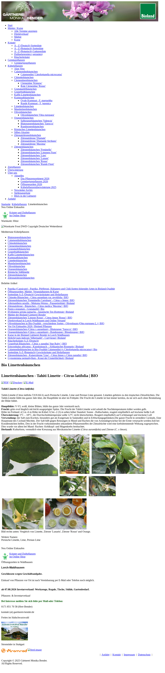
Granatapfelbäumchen (25, 89)
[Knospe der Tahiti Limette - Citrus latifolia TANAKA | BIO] (22, 529)
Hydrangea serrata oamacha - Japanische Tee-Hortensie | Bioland (41, 311)
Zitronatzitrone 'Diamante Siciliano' (39, 141)
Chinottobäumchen (24, 77)
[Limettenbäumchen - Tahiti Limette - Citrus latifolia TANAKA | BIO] (74, 473)
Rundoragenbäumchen (32, 126)
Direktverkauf (21, 34)
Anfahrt (105, 654)
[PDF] (5, 382)
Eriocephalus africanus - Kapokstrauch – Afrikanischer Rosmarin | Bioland (46, 346)
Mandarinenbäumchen (25, 109)
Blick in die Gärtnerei (25, 196)
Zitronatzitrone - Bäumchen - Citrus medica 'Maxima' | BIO (38, 306)
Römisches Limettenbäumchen (29, 129)
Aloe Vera (19, 68)
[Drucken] (16, 382)
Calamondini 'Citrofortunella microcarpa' (41, 74)
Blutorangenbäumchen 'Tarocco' (37, 123)
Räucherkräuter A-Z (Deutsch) (23, 340)
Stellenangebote (22, 193)
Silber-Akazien (21, 132)
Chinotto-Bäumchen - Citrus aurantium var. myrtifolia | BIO (38, 297)
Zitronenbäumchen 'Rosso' (34, 161)
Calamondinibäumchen (26, 71)
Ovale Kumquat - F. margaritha (36, 100)
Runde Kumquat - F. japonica (36, 103)
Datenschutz (144, 654)
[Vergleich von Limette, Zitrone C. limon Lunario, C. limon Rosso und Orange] (65, 529)
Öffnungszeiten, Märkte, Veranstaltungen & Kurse (33, 291)
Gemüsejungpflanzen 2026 (34, 181)
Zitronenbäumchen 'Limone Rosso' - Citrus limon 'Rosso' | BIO (40, 317)
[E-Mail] (28, 382)
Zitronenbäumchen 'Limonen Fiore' (39, 152)
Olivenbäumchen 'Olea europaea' (37, 115)
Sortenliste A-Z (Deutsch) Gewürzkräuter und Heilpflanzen (38, 294)
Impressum (129, 654)
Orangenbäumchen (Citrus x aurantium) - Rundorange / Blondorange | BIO (46, 332)
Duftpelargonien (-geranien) (28, 54)
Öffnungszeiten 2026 (31, 184)
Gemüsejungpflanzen (25, 63)
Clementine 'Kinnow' (31, 83)
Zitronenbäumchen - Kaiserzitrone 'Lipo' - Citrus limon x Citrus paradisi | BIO (47, 355)
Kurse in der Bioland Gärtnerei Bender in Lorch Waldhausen (39, 335)
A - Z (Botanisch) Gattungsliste (30, 51)
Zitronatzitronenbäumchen (27, 135)
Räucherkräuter (22, 57)
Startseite (5, 204)
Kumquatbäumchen (24, 97)
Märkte (17, 36)
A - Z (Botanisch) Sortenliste (28, 48)
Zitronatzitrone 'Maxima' (33, 143)
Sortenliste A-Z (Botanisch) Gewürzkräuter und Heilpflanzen (39, 352)
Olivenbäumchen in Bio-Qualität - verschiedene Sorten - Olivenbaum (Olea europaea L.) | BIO (56, 323)
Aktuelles (19, 175)
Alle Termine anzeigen (25, 31)
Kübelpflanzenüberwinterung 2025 (38, 187)
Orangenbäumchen (24, 117)
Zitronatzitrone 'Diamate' (33, 138)
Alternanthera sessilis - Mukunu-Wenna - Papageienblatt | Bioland (41, 303)
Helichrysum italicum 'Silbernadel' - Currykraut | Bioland (37, 337)
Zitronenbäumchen (23, 146)
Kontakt (116, 654)
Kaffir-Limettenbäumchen (27, 94)
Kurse (17, 39)
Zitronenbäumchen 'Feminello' (36, 149)
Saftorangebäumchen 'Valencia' (36, 120)
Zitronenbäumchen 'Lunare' (35, 158)
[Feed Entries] (35, 649)
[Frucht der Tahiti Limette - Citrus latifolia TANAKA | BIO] (118, 473)
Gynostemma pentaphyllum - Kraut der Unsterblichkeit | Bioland (40, 358)
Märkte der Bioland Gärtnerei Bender (27, 314)
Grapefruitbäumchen (24, 91)
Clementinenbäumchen (26, 80)
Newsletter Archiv (23, 190)
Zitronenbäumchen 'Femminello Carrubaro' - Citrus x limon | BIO (41, 300)
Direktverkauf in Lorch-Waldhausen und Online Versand (36, 320)
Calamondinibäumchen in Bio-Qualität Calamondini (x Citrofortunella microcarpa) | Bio (52, 349)
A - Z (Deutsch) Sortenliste (28, 45)
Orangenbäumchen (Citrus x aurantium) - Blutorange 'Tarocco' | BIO (43, 329)
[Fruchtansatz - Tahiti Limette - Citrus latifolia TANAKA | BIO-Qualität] (102, 496)
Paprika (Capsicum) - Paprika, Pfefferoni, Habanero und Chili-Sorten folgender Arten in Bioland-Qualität (61, 288)
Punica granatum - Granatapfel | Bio (26, 309)
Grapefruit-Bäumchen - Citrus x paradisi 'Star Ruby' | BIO (37, 343)
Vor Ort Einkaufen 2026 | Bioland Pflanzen (30, 326)
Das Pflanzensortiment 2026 (35, 178)
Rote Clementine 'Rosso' (33, 86)
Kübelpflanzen (19, 204)
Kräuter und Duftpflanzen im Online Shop (22, 214)
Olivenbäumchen (23, 112)
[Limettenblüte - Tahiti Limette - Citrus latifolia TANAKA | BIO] (73, 496)
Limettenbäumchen (24, 106)
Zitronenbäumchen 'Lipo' (33, 155)
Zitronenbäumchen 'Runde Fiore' (37, 164)
